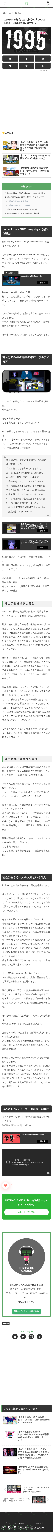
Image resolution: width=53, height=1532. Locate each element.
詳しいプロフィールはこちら (26, 1311)
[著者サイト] (15, 1336)
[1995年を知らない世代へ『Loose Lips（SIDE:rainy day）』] (43, 58)
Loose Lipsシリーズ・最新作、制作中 (23, 213)
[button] (47, 738)
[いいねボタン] (5, 1185)
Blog (7, 1323)
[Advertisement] (26, 100)
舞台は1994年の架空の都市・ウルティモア (25, 197)
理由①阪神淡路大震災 (18, 201)
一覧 (23, 186)
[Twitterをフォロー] (23, 1336)
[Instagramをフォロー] (31, 1336)
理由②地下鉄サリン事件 (19, 205)
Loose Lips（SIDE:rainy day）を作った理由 (26, 193)
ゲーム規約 (38, 1523)
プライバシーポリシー (14, 1523)
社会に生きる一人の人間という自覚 (22, 209)
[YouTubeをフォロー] (39, 1336)
